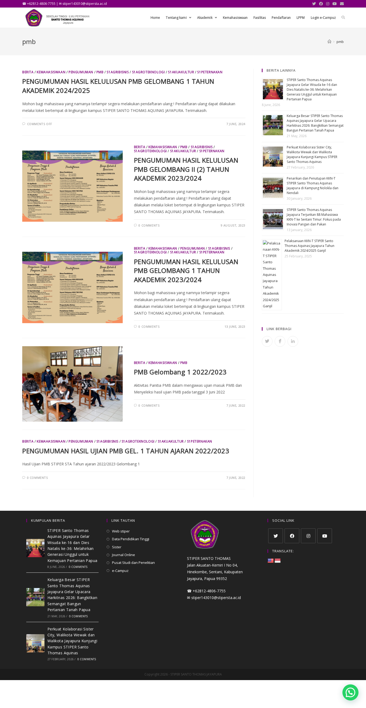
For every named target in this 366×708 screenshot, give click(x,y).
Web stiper (121, 531)
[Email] (341, 3)
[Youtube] (334, 3)
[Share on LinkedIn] (292, 341)
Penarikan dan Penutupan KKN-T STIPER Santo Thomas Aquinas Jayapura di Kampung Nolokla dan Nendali (312, 185)
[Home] (329, 41)
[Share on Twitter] (267, 341)
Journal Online (123, 554)
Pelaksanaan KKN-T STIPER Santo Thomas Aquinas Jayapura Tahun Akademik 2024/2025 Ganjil (309, 246)
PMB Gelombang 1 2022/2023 (180, 371)
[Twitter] (314, 3)
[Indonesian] (277, 561)
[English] (270, 561)
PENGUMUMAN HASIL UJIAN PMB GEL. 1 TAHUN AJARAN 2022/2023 (125, 450)
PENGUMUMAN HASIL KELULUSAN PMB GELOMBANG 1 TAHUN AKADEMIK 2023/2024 (186, 270)
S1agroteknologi (148, 72)
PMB (100, 72)
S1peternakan (209, 72)
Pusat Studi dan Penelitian (133, 562)
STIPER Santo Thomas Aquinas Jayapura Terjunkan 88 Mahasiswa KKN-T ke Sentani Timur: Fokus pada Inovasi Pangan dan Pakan (314, 217)
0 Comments (149, 225)
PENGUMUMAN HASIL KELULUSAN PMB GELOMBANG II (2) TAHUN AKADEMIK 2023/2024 (186, 169)
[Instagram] (327, 3)
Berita (28, 72)
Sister (116, 547)
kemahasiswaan (51, 72)
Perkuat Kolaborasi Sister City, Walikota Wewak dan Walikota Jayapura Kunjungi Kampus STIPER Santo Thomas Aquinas (312, 154)
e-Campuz (120, 570)
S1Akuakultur (181, 72)
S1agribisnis (118, 72)
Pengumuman (81, 72)
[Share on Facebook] (280, 341)
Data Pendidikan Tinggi (130, 539)
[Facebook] (321, 3)
